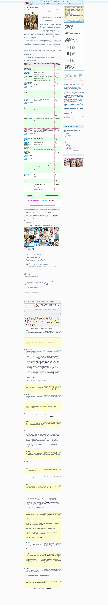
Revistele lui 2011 (70, 47)
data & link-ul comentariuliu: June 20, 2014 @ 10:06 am (52, 581)
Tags (79, 84)
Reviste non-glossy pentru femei (34, 200)
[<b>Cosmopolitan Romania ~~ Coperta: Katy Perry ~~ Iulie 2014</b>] (41, 228)
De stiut (66, 29)
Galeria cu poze (51, 11)
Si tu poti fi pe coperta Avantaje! (40, 134)
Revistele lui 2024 (70, 62)
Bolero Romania (69, 135)
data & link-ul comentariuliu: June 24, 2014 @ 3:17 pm (52, 350)
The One (67, 143)
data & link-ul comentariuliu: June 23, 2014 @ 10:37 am (52, 452)
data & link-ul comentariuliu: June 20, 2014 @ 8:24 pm (52, 543)
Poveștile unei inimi (44, 362)
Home (45, 4)
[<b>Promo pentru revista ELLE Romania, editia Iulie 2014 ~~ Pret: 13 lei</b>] (46, 231)
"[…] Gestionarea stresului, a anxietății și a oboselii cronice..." (74, 108)
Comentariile (47, 13)
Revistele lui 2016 (70, 53)
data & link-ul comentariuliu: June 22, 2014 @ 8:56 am (52, 476)
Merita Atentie (67, 37)
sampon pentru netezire (42, 164)
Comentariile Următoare (45, 588)
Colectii (66, 27)
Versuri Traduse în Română (70, 67)
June (25, 9)
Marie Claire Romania (69, 141)
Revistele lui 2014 (70, 51)
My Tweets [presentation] (76, 21)
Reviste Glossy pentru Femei (70, 41)
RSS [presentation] (81, 21)
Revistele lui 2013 (70, 49)
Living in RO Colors (29, 349)
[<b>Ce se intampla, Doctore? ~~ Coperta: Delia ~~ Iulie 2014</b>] (46, 239)
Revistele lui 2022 (70, 60)
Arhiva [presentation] (71, 21)
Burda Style (26, 115)
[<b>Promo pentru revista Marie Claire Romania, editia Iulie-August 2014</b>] (36, 235)
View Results (44, 269)
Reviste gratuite (45, 200)
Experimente (67, 32)
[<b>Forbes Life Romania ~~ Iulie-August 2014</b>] (46, 243)
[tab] (66, 21)
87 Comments (58, 9)
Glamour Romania (69, 137)
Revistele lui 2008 (70, 43)
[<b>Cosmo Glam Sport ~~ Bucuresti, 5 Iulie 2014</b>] (56, 231)
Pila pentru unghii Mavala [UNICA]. (34, 257)
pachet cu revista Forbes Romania (51, 195)
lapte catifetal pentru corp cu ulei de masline (43, 165)
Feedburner (66, 88)
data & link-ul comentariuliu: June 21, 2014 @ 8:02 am (52, 493)
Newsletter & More (52, 3)
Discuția (66, 84)
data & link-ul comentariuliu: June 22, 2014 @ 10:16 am (52, 469)
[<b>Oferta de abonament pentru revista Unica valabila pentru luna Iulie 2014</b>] (26, 231)
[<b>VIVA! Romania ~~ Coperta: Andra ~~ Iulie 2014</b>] (26, 243)
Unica (67, 134)
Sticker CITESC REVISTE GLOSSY (36, 205)
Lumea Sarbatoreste (69, 35)
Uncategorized (68, 66)
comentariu (31, 282)
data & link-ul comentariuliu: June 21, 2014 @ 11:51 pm (52, 485)
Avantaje (67, 133)
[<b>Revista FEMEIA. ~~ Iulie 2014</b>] (51, 228)
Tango (67, 144)
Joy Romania (68, 146)
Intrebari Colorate (68, 34)
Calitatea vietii (68, 25)
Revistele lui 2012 (70, 48)
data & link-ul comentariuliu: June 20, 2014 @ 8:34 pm (52, 513)
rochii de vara (35, 276)
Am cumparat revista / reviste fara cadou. (35, 260)
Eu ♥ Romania (68, 31)
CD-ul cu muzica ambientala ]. (41, 266)
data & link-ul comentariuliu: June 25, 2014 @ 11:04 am (52, 331)
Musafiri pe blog (79, 3)
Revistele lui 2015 (70, 52)
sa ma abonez (40, 310)
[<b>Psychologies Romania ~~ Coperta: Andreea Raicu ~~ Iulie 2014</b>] (41, 235)
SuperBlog (67, 65)
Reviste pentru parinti (53, 200)
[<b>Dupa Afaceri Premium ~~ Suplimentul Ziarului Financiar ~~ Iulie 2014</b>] (26, 235)
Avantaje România (27, 129)
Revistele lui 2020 (70, 58)
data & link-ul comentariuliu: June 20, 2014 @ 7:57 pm (52, 554)
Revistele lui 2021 (70, 59)
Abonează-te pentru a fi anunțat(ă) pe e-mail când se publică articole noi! (70, 76)
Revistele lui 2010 (70, 46)
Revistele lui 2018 (70, 55)
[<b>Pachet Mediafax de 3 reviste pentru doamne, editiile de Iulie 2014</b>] (36, 239)
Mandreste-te (53, 220)
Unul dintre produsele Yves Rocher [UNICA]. (36, 259)
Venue (67, 142)
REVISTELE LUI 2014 (28, 5)
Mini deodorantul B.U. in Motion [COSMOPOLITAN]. (37, 264)
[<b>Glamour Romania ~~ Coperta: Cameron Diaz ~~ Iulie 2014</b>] (41, 239)
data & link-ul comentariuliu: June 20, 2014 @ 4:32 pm (52, 569)
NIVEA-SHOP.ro (46, 502)
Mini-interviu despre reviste (49, 205)
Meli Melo (46, 129)
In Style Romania (69, 148)
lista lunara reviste (28, 276)
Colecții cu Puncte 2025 (56, 1)
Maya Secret (28, 451)
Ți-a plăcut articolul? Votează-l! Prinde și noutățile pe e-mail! (32, 288)
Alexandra (27, 512)
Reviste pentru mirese (32, 202)
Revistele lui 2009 (70, 45)
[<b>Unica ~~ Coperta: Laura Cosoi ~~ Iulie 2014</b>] (56, 228)
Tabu (67, 138)
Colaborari (71, 3)
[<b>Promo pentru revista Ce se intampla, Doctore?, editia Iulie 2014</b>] (31, 243)
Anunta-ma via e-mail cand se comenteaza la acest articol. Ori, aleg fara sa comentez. (46, 310)
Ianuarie (41, 131)
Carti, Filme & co (68, 26)
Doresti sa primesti (28, 220)
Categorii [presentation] (66, 21)
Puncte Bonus (68, 40)
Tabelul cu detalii (44, 11)
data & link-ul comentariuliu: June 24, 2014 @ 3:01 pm (52, 386)
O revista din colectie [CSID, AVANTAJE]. (35, 256)
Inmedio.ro (41, 60)
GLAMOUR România (27, 106)
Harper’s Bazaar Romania (70, 147)
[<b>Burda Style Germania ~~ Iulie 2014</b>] (26, 239)
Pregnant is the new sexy (70, 39)
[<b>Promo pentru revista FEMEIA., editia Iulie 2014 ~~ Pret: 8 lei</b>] (31, 231)
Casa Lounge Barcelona (48, 118)
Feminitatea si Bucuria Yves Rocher (72, 33)
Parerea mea (67, 38)
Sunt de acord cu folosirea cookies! (34, 310)
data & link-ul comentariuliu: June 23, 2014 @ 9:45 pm (52, 422)
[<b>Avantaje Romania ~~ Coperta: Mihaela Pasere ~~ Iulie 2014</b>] (46, 235)
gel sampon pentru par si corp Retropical (43, 163)
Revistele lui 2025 (70, 64)
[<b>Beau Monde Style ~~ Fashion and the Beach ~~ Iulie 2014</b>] (31, 228)
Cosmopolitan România (28, 184)
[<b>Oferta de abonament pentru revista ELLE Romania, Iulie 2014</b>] (31, 235)
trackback (42, 282)
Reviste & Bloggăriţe (71, 42)
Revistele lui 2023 (70, 61)
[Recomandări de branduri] (82, 84)
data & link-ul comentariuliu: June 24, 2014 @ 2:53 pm (52, 395)
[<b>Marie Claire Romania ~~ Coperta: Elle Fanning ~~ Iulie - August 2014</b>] (26, 228)
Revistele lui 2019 (70, 56)
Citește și (73, 84)
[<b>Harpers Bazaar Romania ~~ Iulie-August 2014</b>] (36, 228)
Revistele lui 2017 (70, 54)
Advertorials (67, 24)
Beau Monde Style (27, 174)
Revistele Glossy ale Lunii (43, 1)
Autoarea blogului (62, 3)
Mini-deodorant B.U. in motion (40, 184)
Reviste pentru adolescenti (42, 202)
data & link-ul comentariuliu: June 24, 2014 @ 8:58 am (52, 403)
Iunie (36, 131)
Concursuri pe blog (69, 28)
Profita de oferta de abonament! (28, 122)
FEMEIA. (25, 180)
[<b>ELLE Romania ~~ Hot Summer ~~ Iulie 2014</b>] (41, 231)
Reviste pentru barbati (53, 202)
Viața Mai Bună (66, 1)
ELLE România (26, 151)
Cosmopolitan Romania (70, 136)
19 (26, 9)
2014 (29, 9)
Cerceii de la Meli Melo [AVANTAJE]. (34, 254)
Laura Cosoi (41, 169)
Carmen (27, 580)
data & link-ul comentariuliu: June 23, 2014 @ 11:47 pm (52, 413)
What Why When (68, 68)
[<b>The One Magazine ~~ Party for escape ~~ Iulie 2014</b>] (56, 239)
